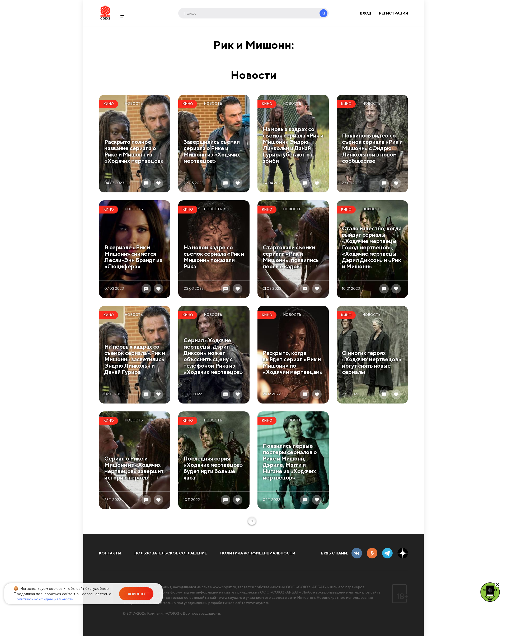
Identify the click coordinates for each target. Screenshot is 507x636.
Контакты (110, 553)
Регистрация (393, 13)
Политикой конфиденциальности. (43, 599)
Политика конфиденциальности (257, 553)
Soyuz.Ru (105, 12)
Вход (365, 13)
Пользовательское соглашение (170, 553)
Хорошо (136, 594)
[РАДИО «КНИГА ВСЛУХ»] (490, 591)
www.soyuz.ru (224, 587)
